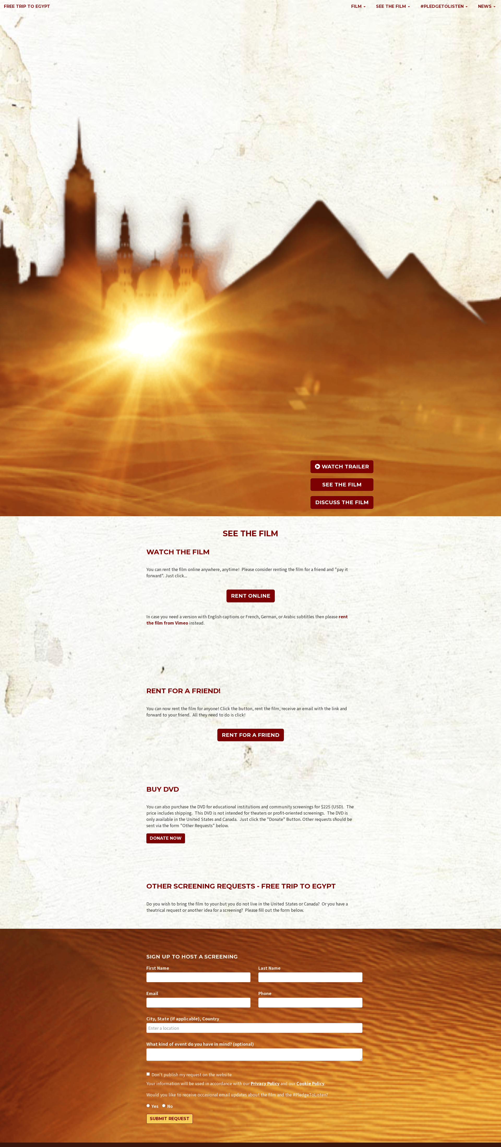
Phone (264, 993)
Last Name (269, 968)
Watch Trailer (344, 466)
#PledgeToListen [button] (442, 6)
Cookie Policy (310, 1083)
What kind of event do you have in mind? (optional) (200, 1044)
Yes (155, 1106)
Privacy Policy (265, 1083)
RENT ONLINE (250, 596)
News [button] (485, 6)
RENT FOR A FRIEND (250, 735)
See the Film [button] (391, 6)
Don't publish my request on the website (192, 1074)
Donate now (166, 838)
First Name (157, 968)
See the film (342, 484)
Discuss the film (342, 502)
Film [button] (357, 6)
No (170, 1106)
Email (152, 993)
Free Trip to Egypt (27, 6)
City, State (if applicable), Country (182, 1018)
